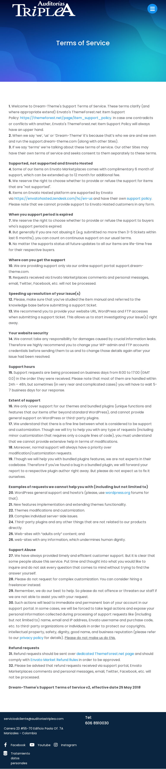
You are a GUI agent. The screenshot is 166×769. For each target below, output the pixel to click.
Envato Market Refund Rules (54, 659)
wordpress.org (117, 492)
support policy (139, 198)
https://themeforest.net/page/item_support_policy (65, 117)
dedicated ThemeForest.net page (105, 653)
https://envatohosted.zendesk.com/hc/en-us (53, 198)
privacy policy (31, 637)
